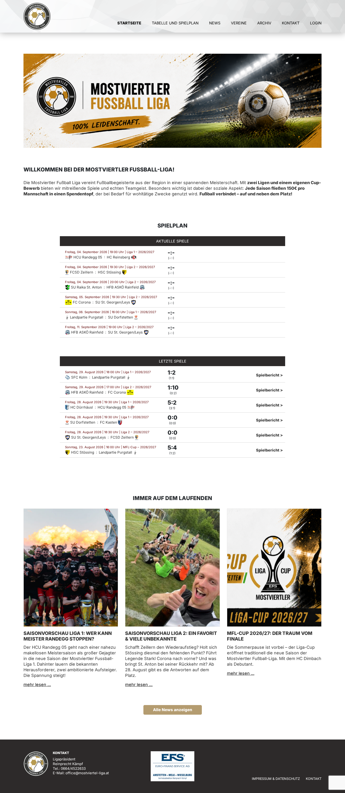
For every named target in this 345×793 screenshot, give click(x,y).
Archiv (264, 23)
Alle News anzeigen (172, 709)
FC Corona (82, 302)
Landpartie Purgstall (86, 317)
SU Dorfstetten (121, 317)
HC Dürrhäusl (81, 407)
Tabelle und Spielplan (175, 23)
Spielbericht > (269, 375)
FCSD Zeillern (81, 272)
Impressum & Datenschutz (276, 779)
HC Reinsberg (119, 257)
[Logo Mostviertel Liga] (36, 16)
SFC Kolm (79, 377)
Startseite (129, 23)
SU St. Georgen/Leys (113, 302)
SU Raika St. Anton (86, 287)
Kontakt (290, 23)
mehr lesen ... (37, 684)
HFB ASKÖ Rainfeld (123, 287)
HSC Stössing (110, 272)
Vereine (239, 23)
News (214, 23)
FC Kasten (109, 422)
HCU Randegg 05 (88, 257)
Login (316, 23)
